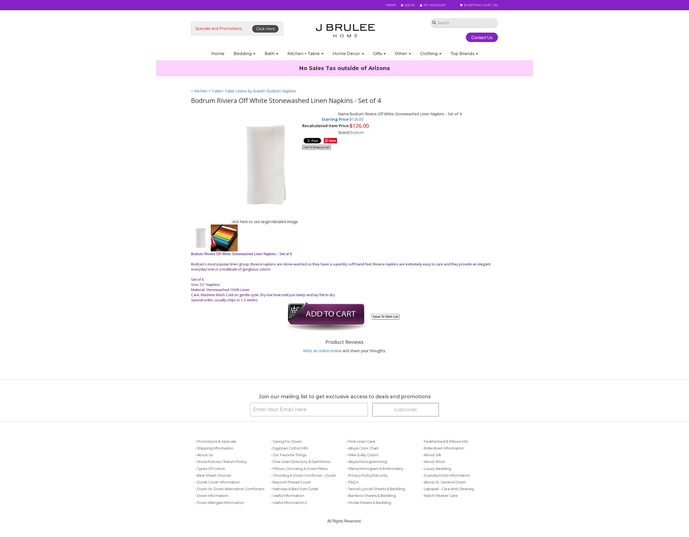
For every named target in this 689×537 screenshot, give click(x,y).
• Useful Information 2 (289, 520)
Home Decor (347, 53)
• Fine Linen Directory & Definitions (300, 479)
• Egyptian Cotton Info (289, 466)
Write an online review (322, 368)
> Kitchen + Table (206, 108)
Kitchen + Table (304, 53)
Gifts (378, 53)
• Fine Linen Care (360, 459)
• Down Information (211, 513)
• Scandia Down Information (446, 493)
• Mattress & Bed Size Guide (294, 506)
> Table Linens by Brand (242, 108)
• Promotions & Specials (215, 459)
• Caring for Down (286, 459)
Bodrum (357, 150)
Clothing (429, 53)
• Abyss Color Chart (362, 466)
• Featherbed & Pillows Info (445, 459)
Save (332, 158)
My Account (435, 5)
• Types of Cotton (210, 486)
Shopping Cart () (480, 5)
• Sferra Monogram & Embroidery (374, 486)
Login (409, 5)
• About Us (204, 472)
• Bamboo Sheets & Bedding (371, 513)
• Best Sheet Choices (213, 493)
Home (391, 5)
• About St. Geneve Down (444, 500)
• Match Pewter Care (440, 513)
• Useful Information (287, 513)
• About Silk (431, 472)
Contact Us (477, 37)
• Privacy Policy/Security (367, 493)
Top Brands (463, 53)
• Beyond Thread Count (291, 500)
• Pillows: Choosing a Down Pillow (299, 486)
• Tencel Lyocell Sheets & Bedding (375, 506)
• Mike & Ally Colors (362, 472)
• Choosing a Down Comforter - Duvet (303, 493)
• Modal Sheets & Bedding (368, 520)
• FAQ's (352, 500)
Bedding (243, 53)
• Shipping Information (214, 466)
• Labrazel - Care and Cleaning (448, 506)
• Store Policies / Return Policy (221, 479)
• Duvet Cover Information (217, 500)
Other (401, 53)
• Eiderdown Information (443, 466)
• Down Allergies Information (219, 520)
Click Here (265, 28)
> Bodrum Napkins (279, 108)
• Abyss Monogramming (366, 479)
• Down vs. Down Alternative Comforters (229, 506)
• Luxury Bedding (436, 486)
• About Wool (433, 479)
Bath (270, 53)
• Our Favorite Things (288, 472)
